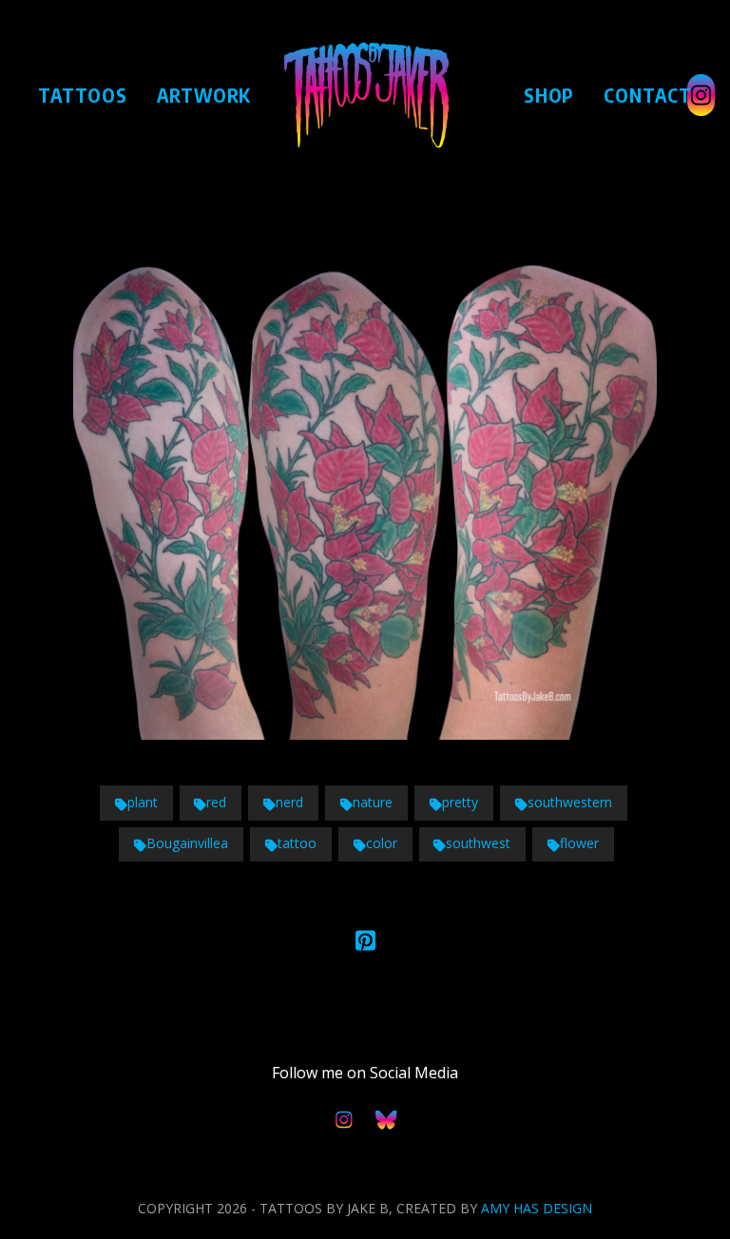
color (381, 843)
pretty (460, 802)
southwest (478, 843)
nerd (289, 802)
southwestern (570, 802)
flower (579, 843)
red (216, 802)
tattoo (297, 843)
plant (142, 802)
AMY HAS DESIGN (536, 1208)
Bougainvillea (187, 843)
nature (373, 802)
